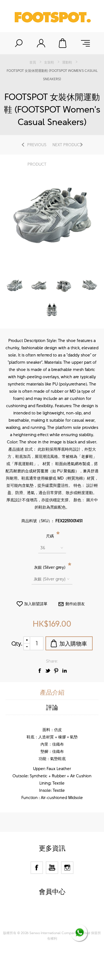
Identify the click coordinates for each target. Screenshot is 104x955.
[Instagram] (67, 867)
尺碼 (50, 536)
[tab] (52, 692)
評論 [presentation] (52, 707)
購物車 (63, 43)
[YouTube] (52, 867)
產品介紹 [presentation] (52, 692)
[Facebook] (37, 867)
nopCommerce (62, 913)
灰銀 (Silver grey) (50, 567)
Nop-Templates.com (62, 920)
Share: (52, 661)
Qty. (16, 643)
